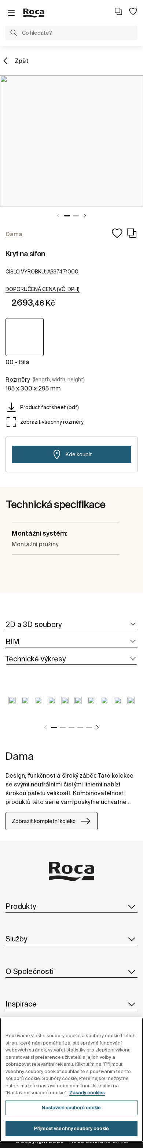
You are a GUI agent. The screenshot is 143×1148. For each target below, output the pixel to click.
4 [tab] (80, 727)
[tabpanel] (71, 141)
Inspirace (21, 1004)
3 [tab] (71, 727)
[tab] (72, 624)
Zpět (21, 60)
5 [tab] (89, 727)
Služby (16, 938)
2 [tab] (76, 215)
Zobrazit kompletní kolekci (44, 821)
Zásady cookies (87, 1092)
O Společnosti (30, 971)
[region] (71, 1079)
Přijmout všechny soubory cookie (71, 1128)
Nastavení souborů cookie (71, 1107)
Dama (20, 756)
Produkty (21, 906)
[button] (13, 34)
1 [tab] (67, 215)
